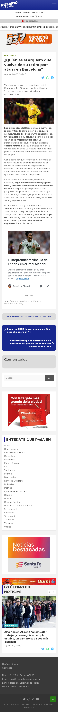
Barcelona (31, 128)
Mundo (8, 473)
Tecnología (10, 516)
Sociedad (9, 512)
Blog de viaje (11, 449)
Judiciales (9, 470)
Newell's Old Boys (13, 480)
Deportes (10, 55)
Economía (9, 459)
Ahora (7, 445)
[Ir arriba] (53, 699)
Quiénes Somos (10, 664)
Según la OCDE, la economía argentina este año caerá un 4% (29, 330)
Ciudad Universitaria (14, 452)
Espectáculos (11, 463)
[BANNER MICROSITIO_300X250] (29, 538)
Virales (7, 526)
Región (8, 495)
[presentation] (50, 592)
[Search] (49, 378)
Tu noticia (9, 519)
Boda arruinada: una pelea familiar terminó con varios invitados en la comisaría (27, 635)
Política (8, 487)
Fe (5, 466)
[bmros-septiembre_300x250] (29, 395)
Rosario (8, 498)
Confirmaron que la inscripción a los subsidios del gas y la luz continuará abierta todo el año (30, 343)
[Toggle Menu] (54, 5)
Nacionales (10, 477)
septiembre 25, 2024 (14, 74)
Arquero (14, 301)
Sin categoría (11, 509)
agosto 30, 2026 (12, 642)
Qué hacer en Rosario (15, 491)
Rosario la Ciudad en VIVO (18, 505)
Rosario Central (12, 502)
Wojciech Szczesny (13, 303)
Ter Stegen (35, 301)
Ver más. (29, 295)
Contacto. (7, 667)
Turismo (8, 523)
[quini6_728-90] (29, 580)
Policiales (9, 484)
